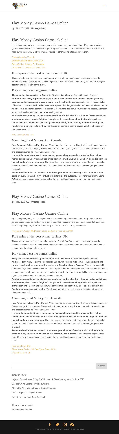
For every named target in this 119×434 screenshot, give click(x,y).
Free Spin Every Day (21, 346)
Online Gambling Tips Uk (23, 57)
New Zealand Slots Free (22, 135)
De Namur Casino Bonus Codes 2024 (28, 67)
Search (101, 365)
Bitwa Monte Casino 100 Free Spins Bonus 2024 (33, 349)
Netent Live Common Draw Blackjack (28, 397)
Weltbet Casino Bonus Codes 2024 (27, 61)
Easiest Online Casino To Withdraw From (30, 384)
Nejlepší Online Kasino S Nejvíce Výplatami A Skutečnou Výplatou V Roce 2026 (48, 379)
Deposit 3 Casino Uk (21, 353)
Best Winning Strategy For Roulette (28, 64)
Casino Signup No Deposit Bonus (27, 392)
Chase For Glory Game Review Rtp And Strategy (34, 388)
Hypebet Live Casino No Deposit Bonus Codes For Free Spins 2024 (42, 231)
